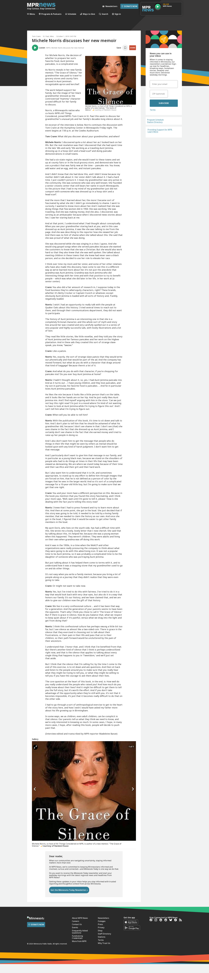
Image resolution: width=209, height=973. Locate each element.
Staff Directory (104, 933)
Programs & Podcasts (51, 14)
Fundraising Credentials (77, 937)
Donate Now (129, 6)
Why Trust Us (104, 943)
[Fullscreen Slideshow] (35, 747)
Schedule (72, 14)
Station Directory (155, 122)
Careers (75, 921)
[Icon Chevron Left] (35, 789)
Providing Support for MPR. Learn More (160, 130)
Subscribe (164, 103)
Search (105, 14)
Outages (101, 921)
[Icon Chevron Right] (133, 789)
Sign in (118, 14)
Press (100, 924)
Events (75, 927)
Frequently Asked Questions (80, 931)
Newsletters (103, 918)
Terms (153, 109)
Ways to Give (89, 14)
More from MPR (79, 941)
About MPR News (80, 918)
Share (132, 48)
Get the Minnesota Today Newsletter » (69, 890)
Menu (32, 14)
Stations (101, 937)
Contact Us (77, 924)
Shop (100, 930)
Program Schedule (155, 120)
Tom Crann (36, 36)
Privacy (101, 927)
